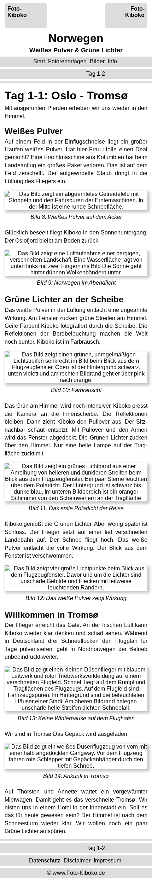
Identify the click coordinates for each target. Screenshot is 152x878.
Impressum (107, 860)
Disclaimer (77, 860)
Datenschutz (44, 860)
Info (112, 61)
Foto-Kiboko (17, 12)
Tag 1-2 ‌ (96, 74)
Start (39, 61)
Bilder (97, 61)
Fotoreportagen (67, 61)
